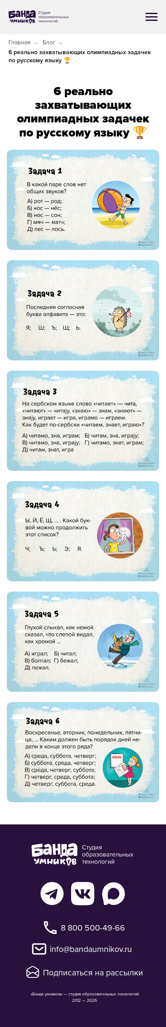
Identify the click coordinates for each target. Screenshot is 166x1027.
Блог (49, 42)
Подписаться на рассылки (93, 972)
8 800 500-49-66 (93, 927)
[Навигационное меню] (151, 17)
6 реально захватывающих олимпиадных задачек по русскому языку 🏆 (80, 56)
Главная (20, 42)
